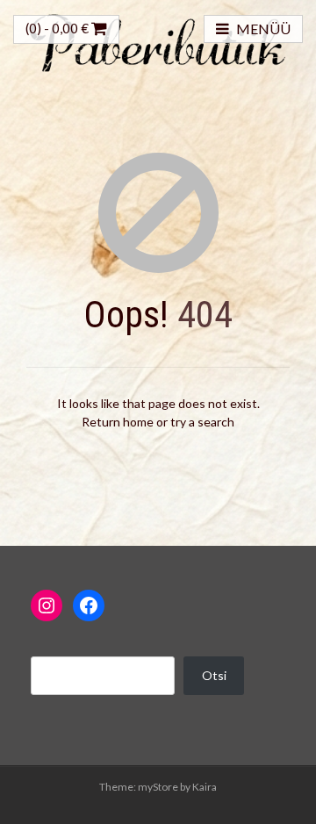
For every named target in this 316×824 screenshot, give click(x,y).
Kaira (204, 786)
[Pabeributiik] (158, 41)
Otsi (214, 675)
